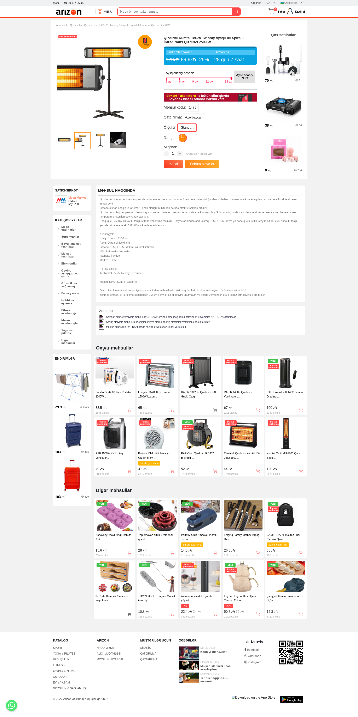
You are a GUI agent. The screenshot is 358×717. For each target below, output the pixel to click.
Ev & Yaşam (61, 682)
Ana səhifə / (63, 25)
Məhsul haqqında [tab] (116, 191)
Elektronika (69, 263)
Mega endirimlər (68, 228)
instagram (254, 662)
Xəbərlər (256, 2)
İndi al (173, 164)
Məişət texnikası (67, 255)
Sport (57, 647)
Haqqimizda (105, 647)
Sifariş (145, 647)
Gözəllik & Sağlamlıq (69, 688)
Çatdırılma (148, 653)
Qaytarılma (148, 659)
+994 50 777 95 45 (72, 3)
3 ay (168, 81)
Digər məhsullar (68, 341)
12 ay (209, 81)
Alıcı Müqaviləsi (109, 653)
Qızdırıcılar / (76, 25)
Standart (187, 127)
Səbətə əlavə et (202, 164)
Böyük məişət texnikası (71, 245)
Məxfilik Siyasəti (110, 659)
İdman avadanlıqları (70, 321)
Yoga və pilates (67, 331)
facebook (253, 649)
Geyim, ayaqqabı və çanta (70, 273)
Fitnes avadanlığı (68, 312)
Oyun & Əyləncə (65, 671)
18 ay (228, 81)
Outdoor (60, 676)
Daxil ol (300, 11)
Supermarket (70, 236)
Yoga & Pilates (64, 653)
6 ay (182, 81)
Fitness (59, 665)
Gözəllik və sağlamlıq (69, 285)
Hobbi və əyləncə (67, 302)
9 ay (195, 81)
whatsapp (254, 655)
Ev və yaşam (70, 293)
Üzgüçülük (61, 659)
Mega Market (77, 197)
